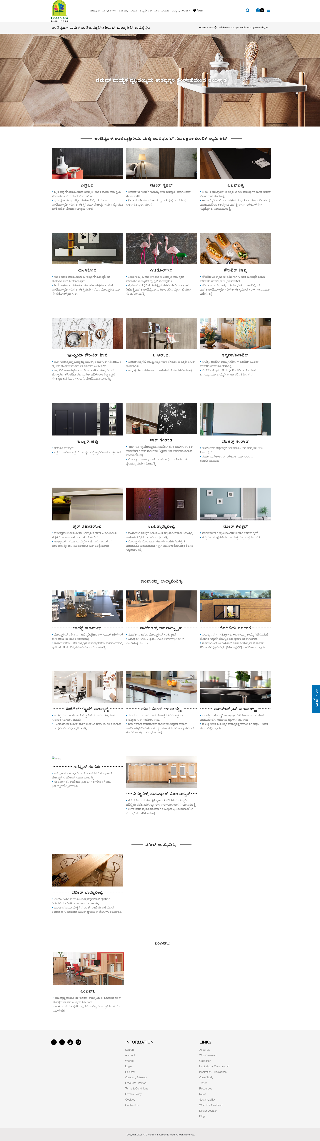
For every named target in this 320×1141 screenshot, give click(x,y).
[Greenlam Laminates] (68, 11)
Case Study (206, 1077)
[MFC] (88, 968)
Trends (203, 1082)
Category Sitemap (136, 1077)
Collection (205, 1060)
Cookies (130, 1099)
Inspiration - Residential (213, 1071)
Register (130, 1071)
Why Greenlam (208, 1055)
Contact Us (132, 1105)
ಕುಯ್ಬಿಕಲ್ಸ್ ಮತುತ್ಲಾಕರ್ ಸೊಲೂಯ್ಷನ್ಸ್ (161, 794)
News (202, 1094)
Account (130, 1055)
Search (129, 1049)
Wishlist (129, 1060)
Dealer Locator (208, 1110)
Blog (202, 1116)
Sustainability (207, 1099)
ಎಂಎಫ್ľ (88, 991)
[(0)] (258, 10)
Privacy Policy (133, 1094)
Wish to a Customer (211, 1105)
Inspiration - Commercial (214, 1066)
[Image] (87, 163)
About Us (204, 1049)
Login (128, 1066)
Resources (205, 1088)
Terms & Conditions (136, 1088)
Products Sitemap (135, 1082)
